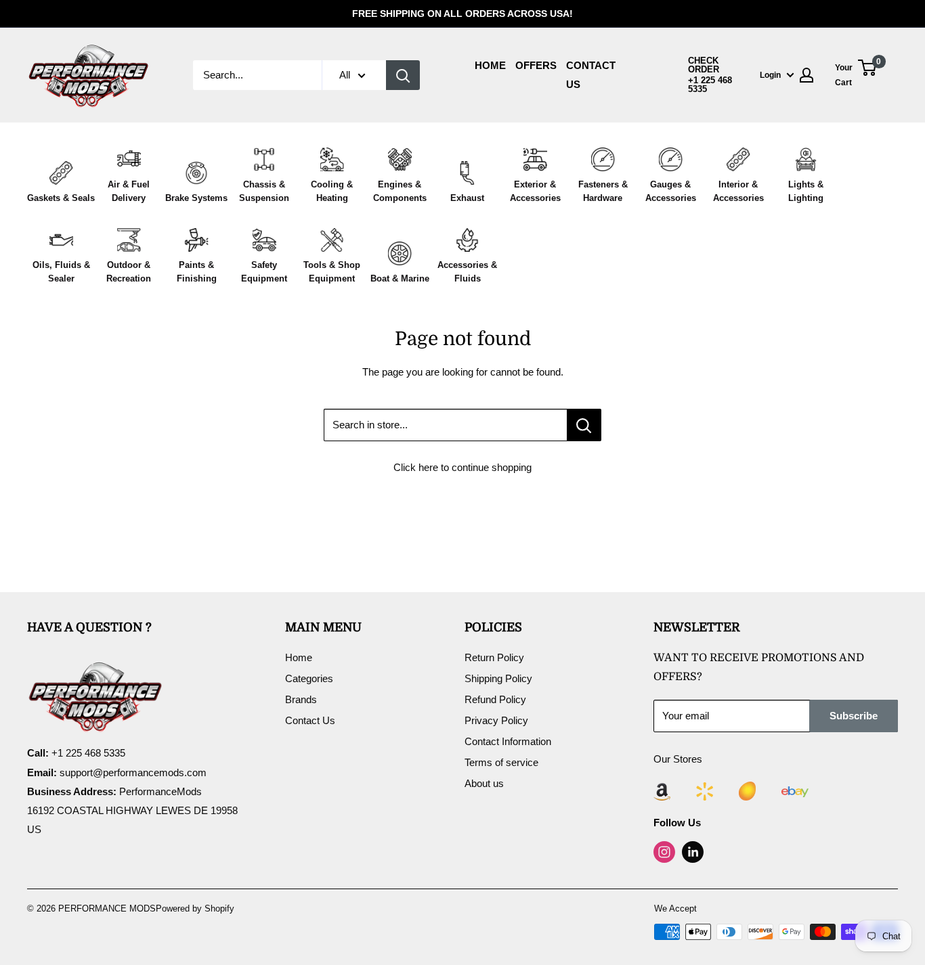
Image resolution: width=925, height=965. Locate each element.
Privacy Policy (496, 720)
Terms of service (501, 762)
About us (484, 783)
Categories (309, 678)
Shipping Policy (498, 678)
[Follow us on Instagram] (664, 852)
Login (770, 75)
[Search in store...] (584, 425)
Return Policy (494, 657)
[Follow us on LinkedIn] (693, 852)
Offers (536, 65)
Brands (301, 699)
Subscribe (854, 715)
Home (490, 65)
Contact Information (508, 741)
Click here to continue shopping (462, 467)
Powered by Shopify (195, 908)
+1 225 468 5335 (710, 85)
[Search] (403, 75)
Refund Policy (495, 699)
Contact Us (310, 720)
